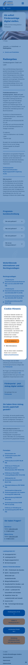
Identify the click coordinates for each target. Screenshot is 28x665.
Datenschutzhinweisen (11, 354)
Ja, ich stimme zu (12, 341)
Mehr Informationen (11, 345)
